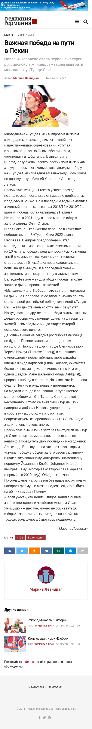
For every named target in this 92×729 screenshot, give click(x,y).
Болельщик (35, 537)
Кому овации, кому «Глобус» (48, 639)
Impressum (55, 686)
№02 (20, 537)
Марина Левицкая (26, 78)
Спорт (21, 34)
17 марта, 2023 (66, 626)
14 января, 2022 (56, 78)
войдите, (29, 661)
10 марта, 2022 (66, 644)
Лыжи (31, 34)
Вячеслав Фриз (44, 626)
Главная (9, 34)
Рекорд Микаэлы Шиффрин (47, 620)
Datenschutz (36, 686)
